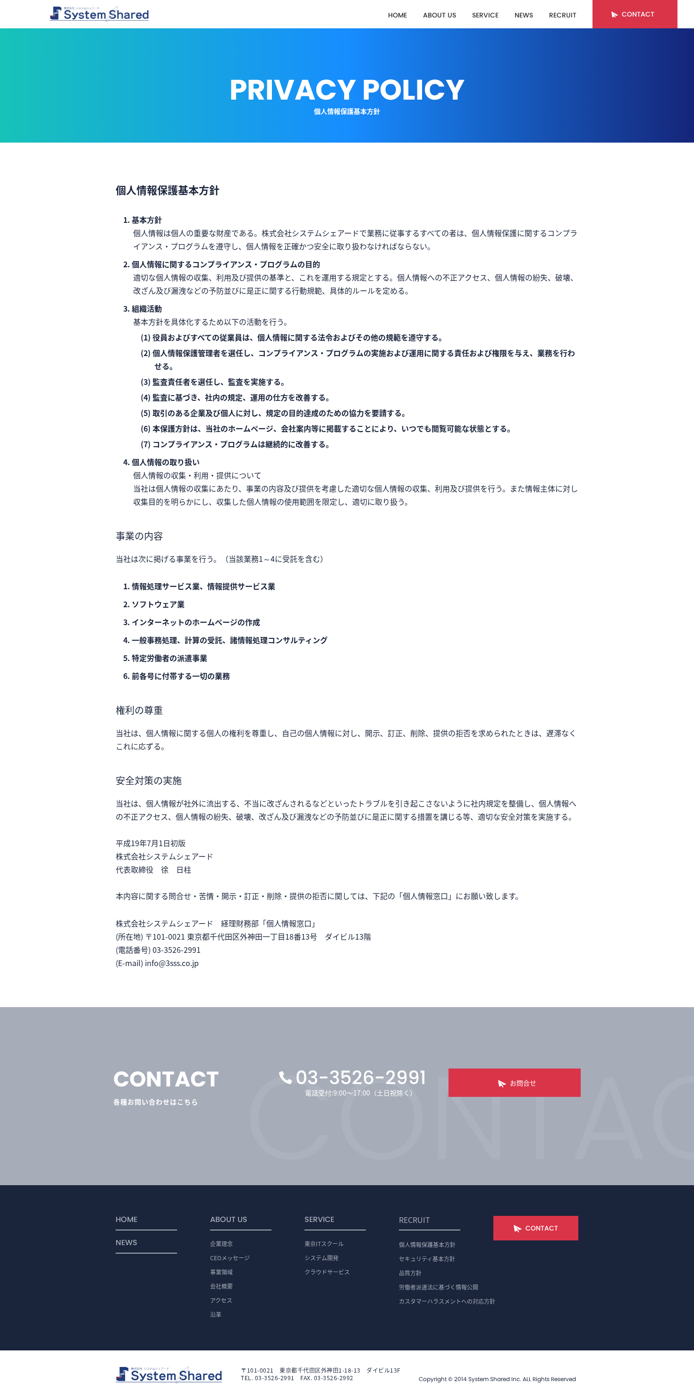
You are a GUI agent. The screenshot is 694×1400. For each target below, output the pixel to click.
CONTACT (638, 14)
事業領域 (221, 1272)
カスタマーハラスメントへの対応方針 (447, 1301)
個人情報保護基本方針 (427, 1244)
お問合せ (523, 1082)
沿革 (215, 1314)
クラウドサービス (327, 1272)
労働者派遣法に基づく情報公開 (438, 1287)
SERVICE (485, 15)
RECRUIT (562, 15)
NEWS (524, 15)
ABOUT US (439, 15)
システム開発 (322, 1258)
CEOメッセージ (230, 1258)
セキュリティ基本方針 (427, 1259)
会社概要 (221, 1286)
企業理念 (221, 1243)
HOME (397, 15)
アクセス (221, 1300)
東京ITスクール (324, 1243)
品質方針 (410, 1273)
